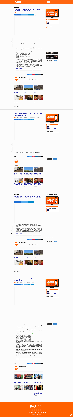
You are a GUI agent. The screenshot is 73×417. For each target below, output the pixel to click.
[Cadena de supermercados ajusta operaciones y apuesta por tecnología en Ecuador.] (28, 387)
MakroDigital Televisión (19, 12)
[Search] (56, 2)
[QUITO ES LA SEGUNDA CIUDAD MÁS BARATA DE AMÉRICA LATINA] (28, 130)
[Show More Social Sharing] (35, 14)
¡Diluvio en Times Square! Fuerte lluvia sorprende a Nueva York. (18, 92)
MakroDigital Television (38, 414)
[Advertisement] (52, 68)
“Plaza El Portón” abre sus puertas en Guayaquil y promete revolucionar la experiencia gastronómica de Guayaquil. (38, 393)
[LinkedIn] (12, 42)
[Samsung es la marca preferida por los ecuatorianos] (28, 295)
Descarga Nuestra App (43, 2)
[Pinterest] (12, 44)
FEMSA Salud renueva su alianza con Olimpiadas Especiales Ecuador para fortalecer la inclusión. (18, 381)
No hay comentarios (28, 12)
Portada (15, 5)
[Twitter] (12, 41)
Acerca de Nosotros (43, 412)
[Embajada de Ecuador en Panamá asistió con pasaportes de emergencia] (28, 25)
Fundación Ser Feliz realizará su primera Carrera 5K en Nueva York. (18, 102)
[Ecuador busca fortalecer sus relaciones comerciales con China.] (28, 97)
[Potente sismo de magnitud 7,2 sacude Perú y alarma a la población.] (38, 87)
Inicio (27, 412)
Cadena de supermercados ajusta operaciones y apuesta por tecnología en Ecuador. (28, 392)
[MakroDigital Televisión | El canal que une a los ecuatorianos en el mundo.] (20, 2)
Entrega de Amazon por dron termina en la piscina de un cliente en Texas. (28, 92)
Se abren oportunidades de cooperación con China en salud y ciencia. (18, 392)
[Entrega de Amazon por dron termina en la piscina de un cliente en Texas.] (28, 87)
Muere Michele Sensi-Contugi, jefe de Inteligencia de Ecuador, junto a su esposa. (38, 102)
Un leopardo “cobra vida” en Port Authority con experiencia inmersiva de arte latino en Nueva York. (28, 381)
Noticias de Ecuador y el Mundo (34, 412)
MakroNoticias (16, 194)
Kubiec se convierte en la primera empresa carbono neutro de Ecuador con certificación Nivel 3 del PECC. (38, 381)
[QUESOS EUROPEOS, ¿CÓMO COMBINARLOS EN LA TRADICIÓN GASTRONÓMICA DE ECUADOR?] (28, 213)
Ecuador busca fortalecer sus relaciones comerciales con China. (28, 102)
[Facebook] (12, 39)
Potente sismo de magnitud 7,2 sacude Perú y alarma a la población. (38, 92)
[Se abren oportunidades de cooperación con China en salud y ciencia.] (18, 387)
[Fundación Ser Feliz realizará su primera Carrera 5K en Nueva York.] (18, 97)
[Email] (12, 46)
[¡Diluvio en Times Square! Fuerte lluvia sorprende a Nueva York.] (18, 87)
